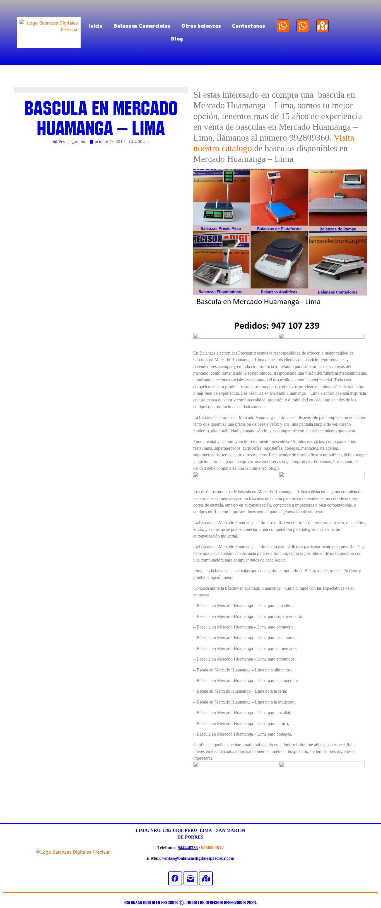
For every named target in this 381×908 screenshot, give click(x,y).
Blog (177, 39)
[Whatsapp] (283, 26)
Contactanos (248, 26)
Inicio (96, 26)
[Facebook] (175, 878)
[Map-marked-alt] (322, 26)
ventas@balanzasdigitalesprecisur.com (198, 858)
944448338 (188, 847)
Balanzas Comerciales (142, 26)
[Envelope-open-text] (190, 878)
